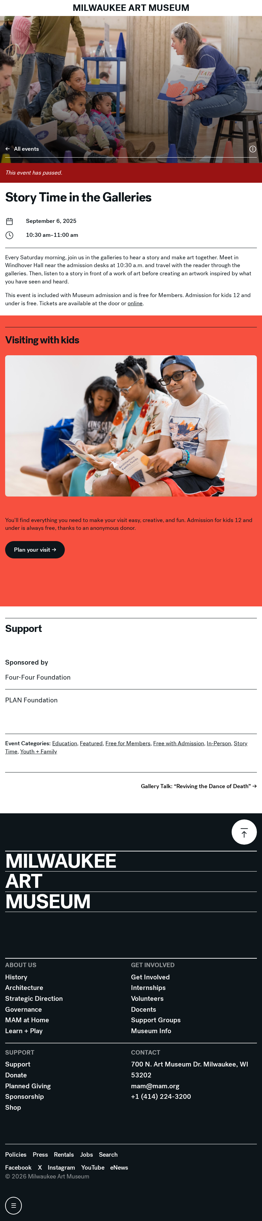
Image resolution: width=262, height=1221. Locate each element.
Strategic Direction (34, 998)
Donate (16, 1075)
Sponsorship (24, 1096)
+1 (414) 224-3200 (161, 1096)
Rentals (64, 1155)
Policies (16, 1155)
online (135, 303)
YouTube (92, 1167)
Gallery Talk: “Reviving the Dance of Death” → (199, 786)
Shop (13, 1107)
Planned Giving (28, 1086)
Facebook (18, 1167)
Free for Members (127, 743)
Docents (143, 1009)
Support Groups (156, 1020)
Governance (23, 1009)
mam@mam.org (155, 1086)
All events (26, 149)
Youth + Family (38, 751)
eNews (119, 1167)
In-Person (219, 743)
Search (108, 1155)
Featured (91, 743)
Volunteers (147, 998)
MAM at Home (27, 1020)
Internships (148, 987)
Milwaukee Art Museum (131, 8)
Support (17, 1064)
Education (64, 743)
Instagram (61, 1167)
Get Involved (150, 977)
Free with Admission (178, 743)
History (16, 977)
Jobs (86, 1155)
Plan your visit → (35, 550)
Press (40, 1155)
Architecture (24, 987)
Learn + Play (24, 1031)
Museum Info (151, 1031)
